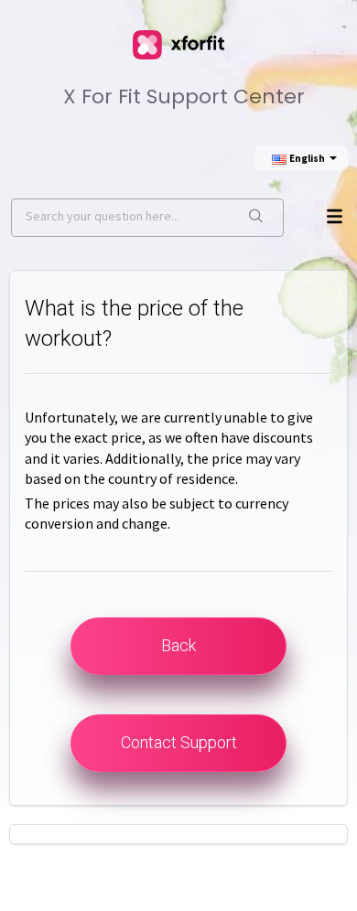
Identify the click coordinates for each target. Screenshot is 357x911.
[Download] (174, 441)
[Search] (256, 217)
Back (178, 645)
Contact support (179, 742)
